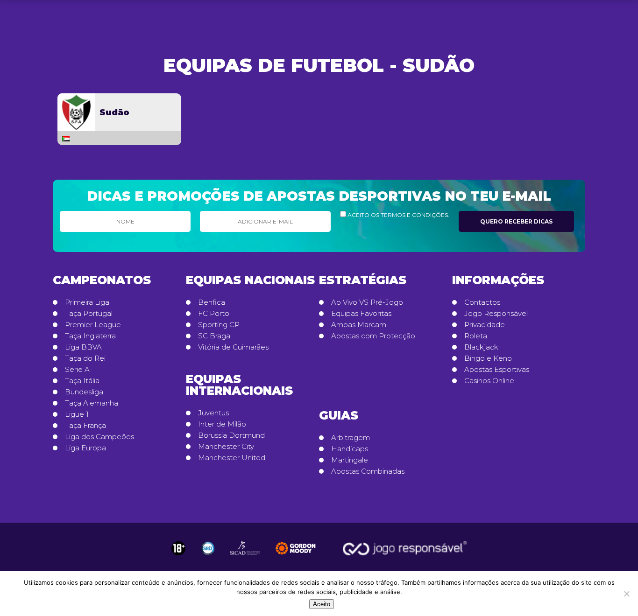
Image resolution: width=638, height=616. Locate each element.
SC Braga (214, 336)
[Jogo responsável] (178, 548)
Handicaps (349, 449)
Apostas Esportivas (496, 369)
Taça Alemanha (91, 403)
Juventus (213, 413)
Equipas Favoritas (361, 313)
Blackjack (481, 347)
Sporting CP (219, 325)
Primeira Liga (87, 302)
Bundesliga (84, 392)
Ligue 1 (77, 414)
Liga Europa (85, 448)
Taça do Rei (85, 358)
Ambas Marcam (358, 325)
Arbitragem (350, 438)
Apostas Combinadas (367, 471)
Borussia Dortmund (231, 435)
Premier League (93, 325)
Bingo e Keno (488, 358)
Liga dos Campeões (99, 437)
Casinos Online (489, 381)
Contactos (482, 302)
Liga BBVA (83, 347)
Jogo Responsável (496, 313)
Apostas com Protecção (373, 336)
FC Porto (213, 313)
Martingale (349, 460)
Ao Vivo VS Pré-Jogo (367, 302)
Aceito (321, 604)
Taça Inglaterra (90, 336)
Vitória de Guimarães (233, 347)
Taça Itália (82, 381)
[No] (626, 593)
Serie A (77, 369)
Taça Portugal (89, 313)
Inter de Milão (222, 424)
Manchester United (231, 458)
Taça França (85, 425)
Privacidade (484, 325)
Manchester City (226, 446)
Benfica (211, 302)
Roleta (475, 336)
